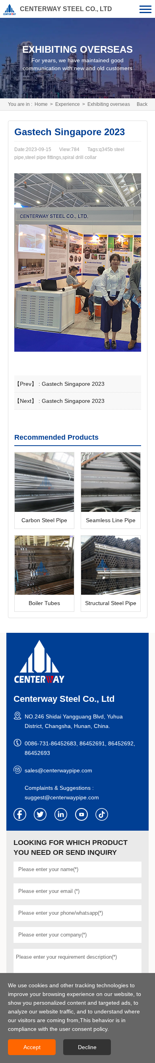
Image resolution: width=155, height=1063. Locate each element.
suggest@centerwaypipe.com (62, 797)
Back (142, 104)
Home (41, 104)
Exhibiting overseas (108, 104)
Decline (87, 1047)
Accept (32, 1047)
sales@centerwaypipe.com (58, 770)
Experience (67, 104)
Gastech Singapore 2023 (73, 384)
